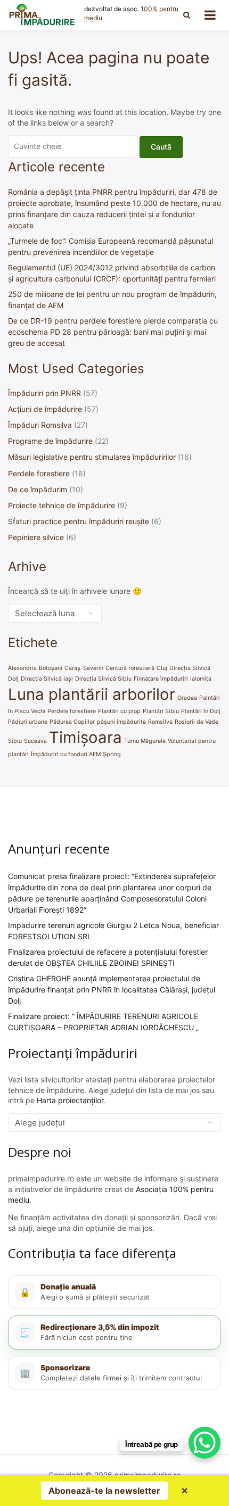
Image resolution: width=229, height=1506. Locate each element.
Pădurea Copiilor (72, 721)
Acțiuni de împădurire (45, 408)
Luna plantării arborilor (91, 694)
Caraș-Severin (83, 668)
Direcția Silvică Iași (47, 678)
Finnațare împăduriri (161, 678)
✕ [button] (184, 1490)
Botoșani (50, 668)
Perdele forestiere (39, 473)
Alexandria (22, 668)
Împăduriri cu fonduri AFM (66, 754)
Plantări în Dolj (200, 711)
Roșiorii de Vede (196, 721)
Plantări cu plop (119, 711)
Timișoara (85, 737)
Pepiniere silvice (36, 537)
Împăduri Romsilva (40, 424)
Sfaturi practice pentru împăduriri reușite (78, 521)
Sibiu (15, 741)
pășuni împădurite (121, 721)
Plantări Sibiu (161, 711)
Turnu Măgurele (145, 741)
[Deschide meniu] (210, 15)
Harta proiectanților (70, 1100)
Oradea (187, 697)
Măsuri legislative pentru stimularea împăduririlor (92, 456)
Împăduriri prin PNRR (44, 393)
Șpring (112, 754)
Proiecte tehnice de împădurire (61, 505)
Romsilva (160, 721)
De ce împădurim (37, 489)
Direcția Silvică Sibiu (103, 678)
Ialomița (200, 678)
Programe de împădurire (50, 440)
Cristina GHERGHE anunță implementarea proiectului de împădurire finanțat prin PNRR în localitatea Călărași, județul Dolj (111, 989)
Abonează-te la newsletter (104, 1490)
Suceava (35, 741)
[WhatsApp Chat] (204, 1443)
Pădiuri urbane (27, 721)
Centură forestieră (129, 668)
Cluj (162, 668)
